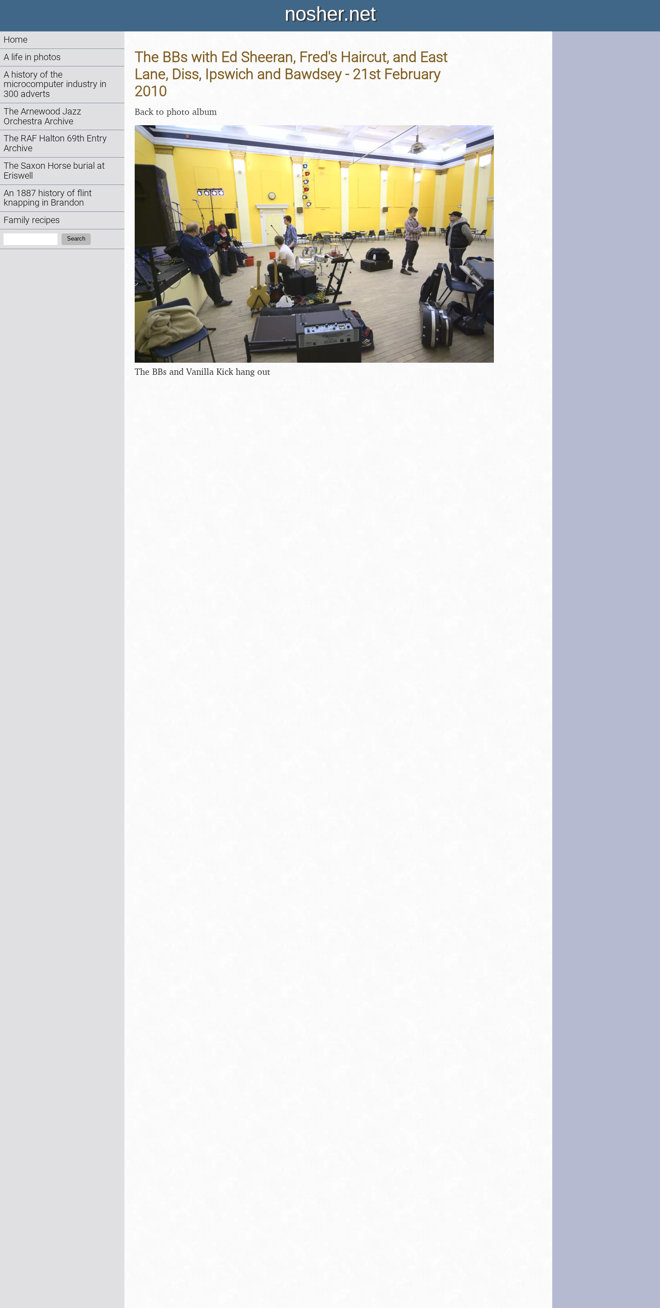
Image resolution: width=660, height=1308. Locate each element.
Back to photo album (176, 111)
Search (76, 238)
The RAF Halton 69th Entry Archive (55, 143)
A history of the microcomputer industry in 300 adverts (55, 85)
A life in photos (32, 57)
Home (15, 40)
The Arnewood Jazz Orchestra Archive (42, 116)
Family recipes (32, 220)
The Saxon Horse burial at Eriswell (54, 171)
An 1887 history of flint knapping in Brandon (48, 198)
